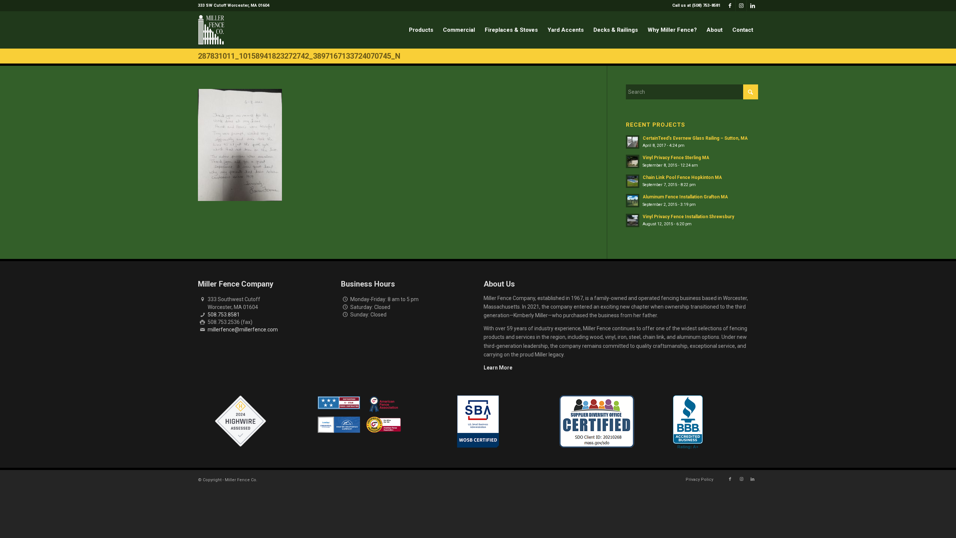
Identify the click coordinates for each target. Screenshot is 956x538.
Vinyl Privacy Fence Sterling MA (676, 157)
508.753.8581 (224, 315)
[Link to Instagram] (741, 5)
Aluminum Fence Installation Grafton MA (685, 197)
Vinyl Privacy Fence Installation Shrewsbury (688, 216)
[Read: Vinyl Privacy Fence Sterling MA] (632, 161)
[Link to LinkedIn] (752, 5)
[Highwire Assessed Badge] (240, 421)
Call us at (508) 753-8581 (696, 5)
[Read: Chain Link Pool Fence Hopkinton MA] (632, 181)
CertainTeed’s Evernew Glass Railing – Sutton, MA (695, 138)
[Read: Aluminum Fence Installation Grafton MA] (632, 200)
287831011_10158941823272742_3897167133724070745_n (299, 56)
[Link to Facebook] (729, 5)
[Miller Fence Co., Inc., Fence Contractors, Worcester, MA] (688, 422)
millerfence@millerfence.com (243, 330)
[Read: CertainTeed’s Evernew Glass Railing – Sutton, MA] (632, 142)
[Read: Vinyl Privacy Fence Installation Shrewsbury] (632, 220)
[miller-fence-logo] (211, 30)
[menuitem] (694, 5)
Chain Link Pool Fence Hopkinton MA (682, 177)
